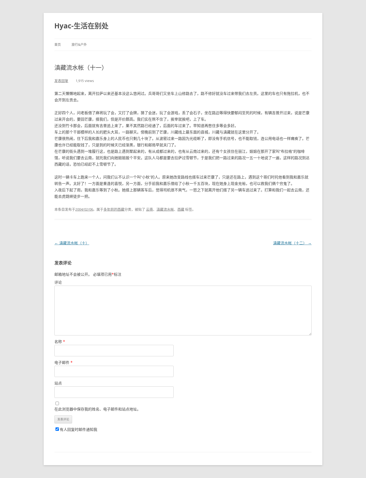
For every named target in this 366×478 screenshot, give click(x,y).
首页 (57, 44)
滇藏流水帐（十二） (292, 242)
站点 (58, 383)
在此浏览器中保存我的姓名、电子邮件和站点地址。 (97, 409)
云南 (149, 209)
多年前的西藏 (113, 209)
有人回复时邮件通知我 (78, 429)
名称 (59, 341)
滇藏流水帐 (165, 209)
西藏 (180, 209)
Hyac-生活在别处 (81, 26)
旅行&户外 (79, 44)
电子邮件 (63, 362)
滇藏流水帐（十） (71, 242)
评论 (58, 282)
